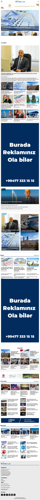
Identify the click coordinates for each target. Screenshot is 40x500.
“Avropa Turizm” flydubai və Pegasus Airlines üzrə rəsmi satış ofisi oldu (12, 208)
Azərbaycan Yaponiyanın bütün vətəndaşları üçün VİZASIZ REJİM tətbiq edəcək (5, 367)
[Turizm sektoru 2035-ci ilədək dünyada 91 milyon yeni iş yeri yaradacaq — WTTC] (4, 456)
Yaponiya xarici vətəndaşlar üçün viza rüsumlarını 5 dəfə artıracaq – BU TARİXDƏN (34, 353)
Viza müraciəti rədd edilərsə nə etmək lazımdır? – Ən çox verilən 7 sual (19, 105)
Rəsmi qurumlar (3, 75)
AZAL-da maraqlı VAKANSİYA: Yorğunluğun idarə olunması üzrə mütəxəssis (34, 436)
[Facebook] (2, 495)
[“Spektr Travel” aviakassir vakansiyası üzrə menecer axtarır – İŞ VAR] (23, 447)
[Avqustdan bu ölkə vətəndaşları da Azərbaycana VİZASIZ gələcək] (5, 353)
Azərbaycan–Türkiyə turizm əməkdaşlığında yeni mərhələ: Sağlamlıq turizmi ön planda (12, 404)
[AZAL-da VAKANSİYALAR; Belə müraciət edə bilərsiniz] (24, 431)
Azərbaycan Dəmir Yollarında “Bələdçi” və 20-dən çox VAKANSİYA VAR (15, 436)
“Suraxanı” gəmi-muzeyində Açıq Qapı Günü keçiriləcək (6, 274)
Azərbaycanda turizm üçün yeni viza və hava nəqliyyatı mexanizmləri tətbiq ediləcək (33, 92)
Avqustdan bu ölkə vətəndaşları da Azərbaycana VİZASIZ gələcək (15, 353)
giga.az (16, 498)
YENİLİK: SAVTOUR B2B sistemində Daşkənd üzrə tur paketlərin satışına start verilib (34, 367)
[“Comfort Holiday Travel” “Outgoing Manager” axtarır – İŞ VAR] (4, 452)
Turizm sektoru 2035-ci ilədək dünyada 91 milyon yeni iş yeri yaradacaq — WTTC (12, 456)
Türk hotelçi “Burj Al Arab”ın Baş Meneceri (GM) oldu (6, 119)
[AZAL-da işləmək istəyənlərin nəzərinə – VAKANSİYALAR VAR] (23, 443)
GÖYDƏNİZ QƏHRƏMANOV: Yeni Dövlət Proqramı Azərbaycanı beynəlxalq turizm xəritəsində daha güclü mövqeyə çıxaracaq (19, 74)
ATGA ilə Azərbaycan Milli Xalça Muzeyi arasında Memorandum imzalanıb (32, 456)
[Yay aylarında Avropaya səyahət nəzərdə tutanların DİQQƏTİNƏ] (24, 361)
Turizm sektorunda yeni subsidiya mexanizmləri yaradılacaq (19, 92)
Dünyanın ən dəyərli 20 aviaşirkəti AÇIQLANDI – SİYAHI (9, 205)
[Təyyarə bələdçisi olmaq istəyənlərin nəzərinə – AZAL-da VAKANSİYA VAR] (4, 443)
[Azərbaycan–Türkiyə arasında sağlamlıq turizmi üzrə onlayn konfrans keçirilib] (4, 414)
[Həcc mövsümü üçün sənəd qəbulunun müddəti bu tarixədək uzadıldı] (23, 400)
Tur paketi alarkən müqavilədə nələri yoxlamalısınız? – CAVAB (32, 268)
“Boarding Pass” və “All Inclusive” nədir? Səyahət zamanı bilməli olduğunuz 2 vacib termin (19, 269)
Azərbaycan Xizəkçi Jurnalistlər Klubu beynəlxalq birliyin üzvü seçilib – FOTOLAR (12, 400)
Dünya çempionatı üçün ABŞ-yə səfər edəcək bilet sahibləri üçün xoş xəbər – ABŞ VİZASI (32, 404)
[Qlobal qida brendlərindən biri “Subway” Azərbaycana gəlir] (4, 409)
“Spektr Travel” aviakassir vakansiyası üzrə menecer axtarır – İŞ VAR (32, 447)
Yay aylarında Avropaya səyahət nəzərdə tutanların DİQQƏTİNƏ (24, 366)
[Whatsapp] (7, 495)
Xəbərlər (8, 75)
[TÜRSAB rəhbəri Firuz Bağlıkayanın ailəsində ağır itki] (20, 114)
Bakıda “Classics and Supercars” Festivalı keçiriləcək (4, 392)
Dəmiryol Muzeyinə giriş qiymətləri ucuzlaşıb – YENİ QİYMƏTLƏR (20, 277)
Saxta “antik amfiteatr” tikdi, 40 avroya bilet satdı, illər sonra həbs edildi (19, 274)
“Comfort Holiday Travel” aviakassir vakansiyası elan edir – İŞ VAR (32, 451)
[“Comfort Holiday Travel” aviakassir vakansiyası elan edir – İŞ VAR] (23, 452)
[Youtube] (12, 495)
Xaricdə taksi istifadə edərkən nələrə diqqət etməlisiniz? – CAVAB (33, 274)
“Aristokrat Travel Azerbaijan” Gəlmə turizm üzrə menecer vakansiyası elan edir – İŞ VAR (12, 447)
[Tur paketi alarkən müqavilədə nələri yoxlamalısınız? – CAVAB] (33, 262)
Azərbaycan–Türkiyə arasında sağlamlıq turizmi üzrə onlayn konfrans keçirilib (12, 413)
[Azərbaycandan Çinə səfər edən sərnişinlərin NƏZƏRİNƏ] (15, 361)
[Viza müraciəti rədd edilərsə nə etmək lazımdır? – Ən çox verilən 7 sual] (20, 99)
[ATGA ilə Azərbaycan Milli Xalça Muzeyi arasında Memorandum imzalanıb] (23, 456)
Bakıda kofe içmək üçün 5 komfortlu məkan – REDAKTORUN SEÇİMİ (31, 413)
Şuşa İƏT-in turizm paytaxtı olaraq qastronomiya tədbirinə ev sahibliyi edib (15, 392)
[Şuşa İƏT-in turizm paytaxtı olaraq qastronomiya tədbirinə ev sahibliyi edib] (15, 387)
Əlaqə (2, 479)
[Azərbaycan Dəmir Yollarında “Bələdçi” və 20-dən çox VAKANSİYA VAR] (15, 431)
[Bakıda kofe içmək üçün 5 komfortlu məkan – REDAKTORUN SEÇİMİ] (23, 414)
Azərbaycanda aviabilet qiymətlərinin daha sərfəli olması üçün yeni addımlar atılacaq (6, 92)
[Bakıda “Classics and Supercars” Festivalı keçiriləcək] (5, 387)
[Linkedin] (14, 495)
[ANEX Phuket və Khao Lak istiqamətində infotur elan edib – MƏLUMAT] (33, 99)
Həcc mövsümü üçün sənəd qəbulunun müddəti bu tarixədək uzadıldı (32, 400)
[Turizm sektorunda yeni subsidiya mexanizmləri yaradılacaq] (20, 86)
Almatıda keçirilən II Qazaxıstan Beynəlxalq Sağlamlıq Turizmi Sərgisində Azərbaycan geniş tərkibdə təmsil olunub (24, 393)
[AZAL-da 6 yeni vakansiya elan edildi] (33, 114)
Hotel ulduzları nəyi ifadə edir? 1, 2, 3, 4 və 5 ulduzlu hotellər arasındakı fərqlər (7, 277)
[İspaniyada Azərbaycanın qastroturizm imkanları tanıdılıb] (23, 409)
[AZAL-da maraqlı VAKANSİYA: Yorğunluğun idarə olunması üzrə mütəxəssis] (34, 431)
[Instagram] (4, 495)
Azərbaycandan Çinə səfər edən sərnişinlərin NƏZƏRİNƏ (15, 366)
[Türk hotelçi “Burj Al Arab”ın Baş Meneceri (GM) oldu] (7, 114)
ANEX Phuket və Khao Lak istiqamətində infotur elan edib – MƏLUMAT (32, 105)
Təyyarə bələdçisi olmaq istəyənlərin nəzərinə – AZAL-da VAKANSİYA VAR (13, 443)
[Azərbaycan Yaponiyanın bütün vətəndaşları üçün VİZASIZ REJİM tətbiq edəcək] (5, 361)
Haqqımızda (3, 480)
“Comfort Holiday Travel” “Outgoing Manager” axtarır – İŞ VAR (13, 451)
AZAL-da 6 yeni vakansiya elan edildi (33, 119)
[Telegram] (9, 495)
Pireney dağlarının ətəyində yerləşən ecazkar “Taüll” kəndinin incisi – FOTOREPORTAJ (34, 392)
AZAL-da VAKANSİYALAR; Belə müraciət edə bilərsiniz (24, 436)
